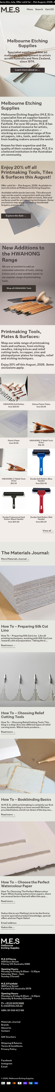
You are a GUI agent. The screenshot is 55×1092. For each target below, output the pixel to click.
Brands (5, 1025)
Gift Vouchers (8, 1037)
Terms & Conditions (12, 1046)
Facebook (6, 1061)
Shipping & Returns (11, 1043)
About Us (6, 1028)
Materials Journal (10, 1022)
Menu (30, 9)
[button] (39, 9)
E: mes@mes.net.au (12, 1006)
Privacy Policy (8, 1049)
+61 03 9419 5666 (14, 1003)
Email (4, 1067)
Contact (5, 1031)
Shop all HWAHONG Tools (19, 288)
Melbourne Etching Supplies (21, 1079)
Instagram (6, 1064)
